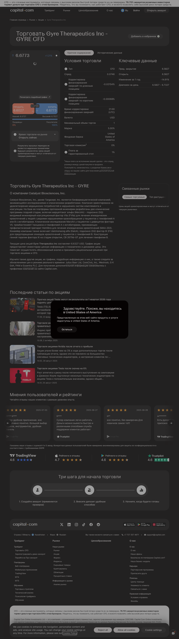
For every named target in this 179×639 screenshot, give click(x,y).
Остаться (67, 329)
